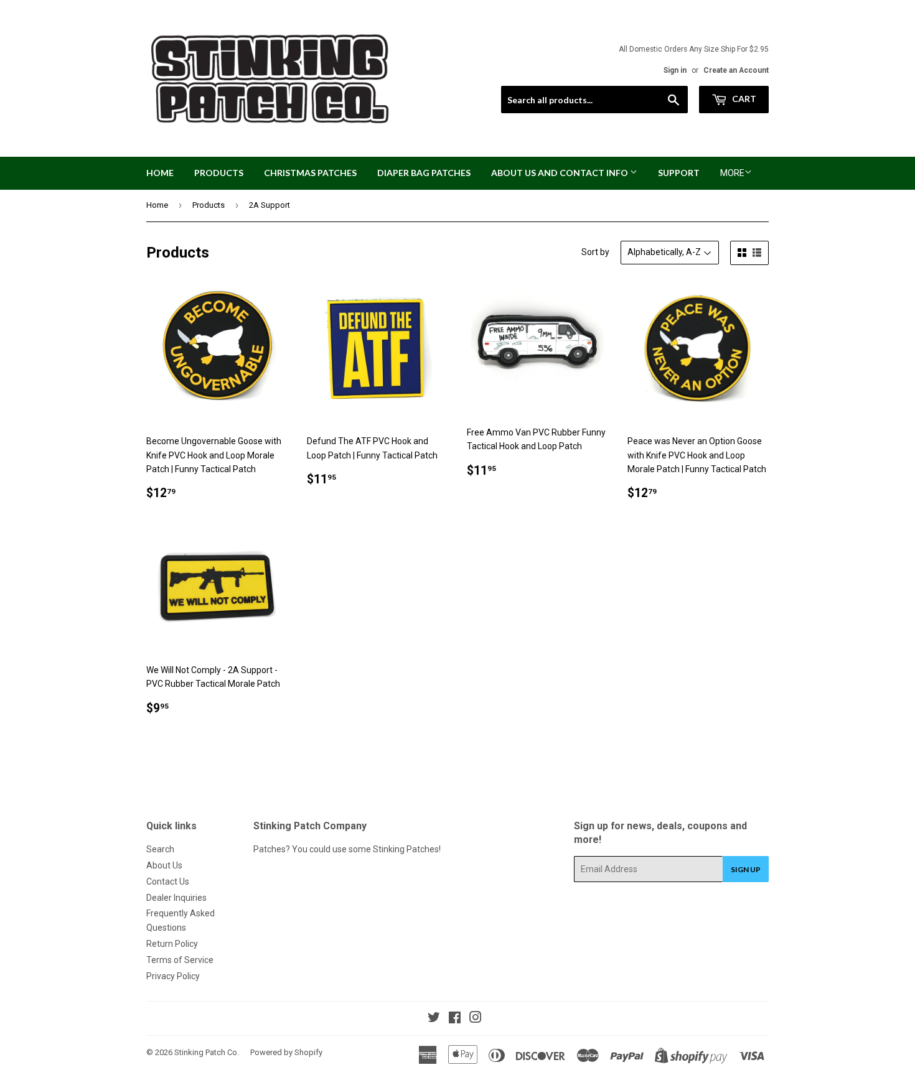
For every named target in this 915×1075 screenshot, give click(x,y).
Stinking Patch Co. (206, 1052)
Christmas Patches (310, 172)
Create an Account (736, 70)
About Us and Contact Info (560, 172)
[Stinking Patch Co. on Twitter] (434, 1019)
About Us (164, 865)
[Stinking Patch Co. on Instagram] (475, 1019)
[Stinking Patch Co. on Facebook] (454, 1019)
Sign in (675, 70)
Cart (743, 98)
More (732, 173)
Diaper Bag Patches (424, 172)
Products (218, 172)
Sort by (595, 252)
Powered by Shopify (286, 1052)
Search (160, 849)
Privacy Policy (173, 976)
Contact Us (167, 882)
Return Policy (172, 944)
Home (160, 172)
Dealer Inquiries (176, 898)
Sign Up (746, 869)
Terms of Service (180, 960)
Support (679, 172)
